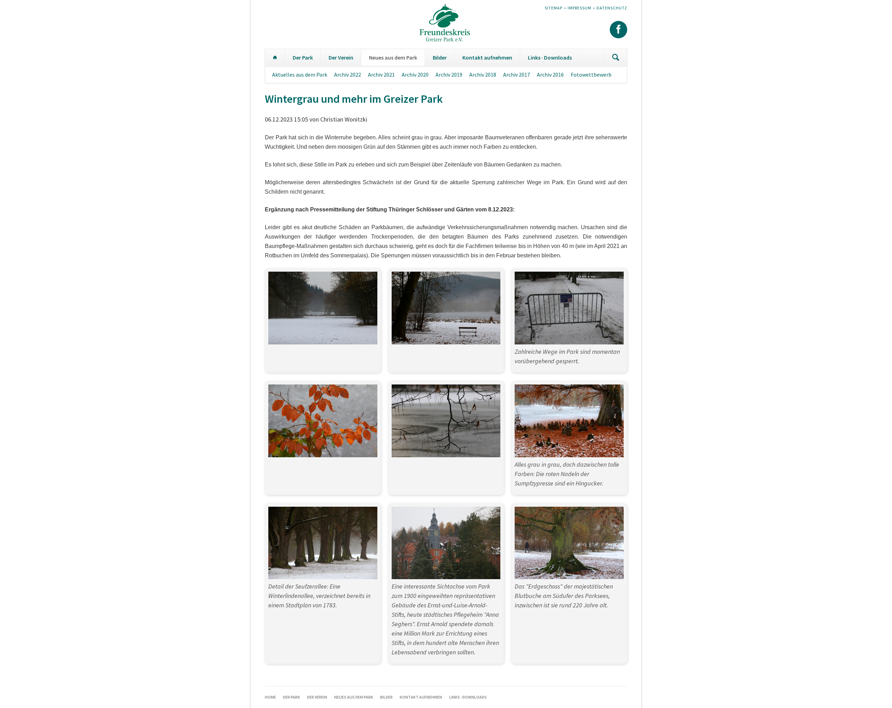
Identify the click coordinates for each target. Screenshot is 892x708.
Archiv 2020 (415, 74)
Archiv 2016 (550, 74)
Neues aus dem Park (393, 57)
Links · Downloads (550, 57)
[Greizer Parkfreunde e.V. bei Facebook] (618, 29)
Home (275, 57)
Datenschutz (612, 7)
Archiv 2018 (482, 74)
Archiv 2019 (449, 74)
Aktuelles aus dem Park (299, 74)
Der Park (303, 57)
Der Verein (341, 57)
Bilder (440, 57)
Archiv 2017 (516, 74)
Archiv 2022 (347, 74)
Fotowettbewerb (591, 74)
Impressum (579, 7)
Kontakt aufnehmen (487, 57)
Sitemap (553, 7)
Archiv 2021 (381, 74)
